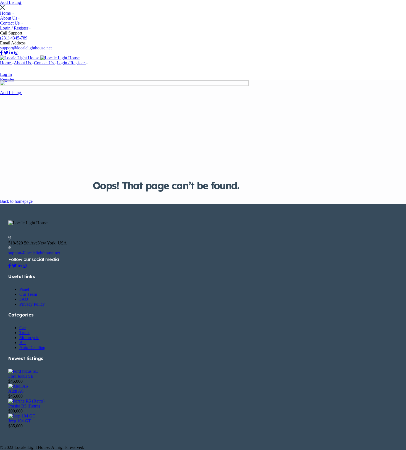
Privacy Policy (32, 304)
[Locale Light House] (20, 57)
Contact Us (10, 23)
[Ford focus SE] (23, 371)
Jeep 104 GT (19, 421)
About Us (9, 18)
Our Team (28, 294)
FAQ (23, 299)
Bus (22, 342)
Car (22, 327)
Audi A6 (15, 391)
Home (6, 13)
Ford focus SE (20, 376)
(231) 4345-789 (13, 38)
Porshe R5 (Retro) (24, 406)
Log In (6, 74)
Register (7, 79)
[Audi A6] (18, 386)
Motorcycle (29, 337)
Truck (24, 332)
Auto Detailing (32, 347)
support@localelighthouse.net (26, 48)
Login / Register (14, 28)
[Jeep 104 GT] (21, 416)
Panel (24, 289)
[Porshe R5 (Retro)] (26, 401)
